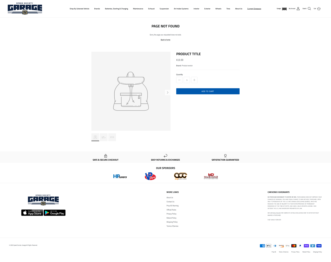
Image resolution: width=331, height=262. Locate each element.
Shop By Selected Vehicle (79, 8)
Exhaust (151, 8)
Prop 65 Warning (173, 205)
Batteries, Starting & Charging (116, 8)
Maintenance (138, 8)
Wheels (218, 8)
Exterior (207, 8)
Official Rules (171, 209)
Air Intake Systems (181, 8)
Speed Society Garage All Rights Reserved (25, 245)
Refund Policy (171, 218)
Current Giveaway (254, 8)
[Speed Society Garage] (25, 9)
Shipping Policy (172, 222)
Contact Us (170, 201)
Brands (97, 8)
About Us (238, 8)
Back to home (165, 39)
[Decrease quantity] (179, 80)
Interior (196, 8)
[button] (284, 9)
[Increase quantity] (194, 80)
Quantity (179, 74)
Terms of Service (172, 226)
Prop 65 (274, 252)
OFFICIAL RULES (275, 213)
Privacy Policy (171, 213)
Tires (228, 8)
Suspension (164, 8)
